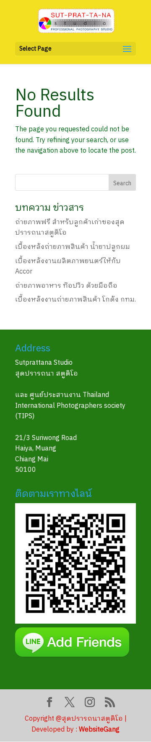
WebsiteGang (99, 729)
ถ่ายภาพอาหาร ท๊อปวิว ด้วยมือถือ (66, 286)
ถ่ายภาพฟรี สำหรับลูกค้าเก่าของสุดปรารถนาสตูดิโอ (70, 228)
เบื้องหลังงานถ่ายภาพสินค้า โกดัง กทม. (75, 299)
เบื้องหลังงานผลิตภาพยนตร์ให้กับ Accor (68, 267)
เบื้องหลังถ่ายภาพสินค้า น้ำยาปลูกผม (72, 247)
